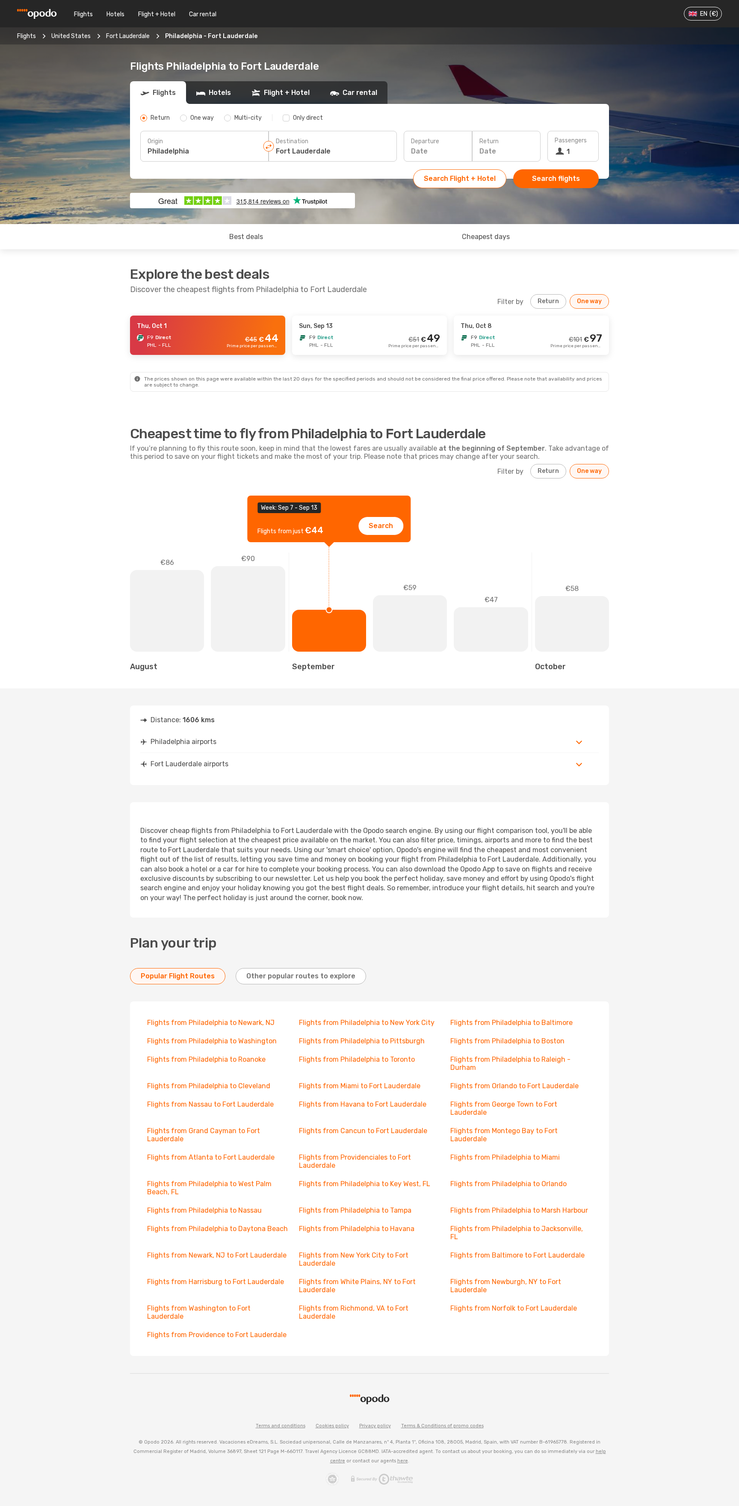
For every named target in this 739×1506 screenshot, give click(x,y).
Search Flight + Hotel (460, 178)
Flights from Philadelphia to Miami (505, 1157)
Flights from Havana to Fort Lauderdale (362, 1104)
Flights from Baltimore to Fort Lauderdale (517, 1255)
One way (589, 301)
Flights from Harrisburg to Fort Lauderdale (215, 1282)
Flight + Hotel (156, 14)
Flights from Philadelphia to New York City (367, 1023)
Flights (83, 14)
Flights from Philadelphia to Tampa (355, 1210)
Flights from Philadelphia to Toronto (357, 1059)
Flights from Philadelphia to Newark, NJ (211, 1023)
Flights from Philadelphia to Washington (212, 1041)
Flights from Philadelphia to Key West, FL (364, 1184)
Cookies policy (332, 1426)
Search (381, 526)
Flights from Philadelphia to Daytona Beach (217, 1229)
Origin (155, 141)
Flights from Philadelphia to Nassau (204, 1210)
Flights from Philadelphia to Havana (356, 1229)
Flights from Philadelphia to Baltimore (511, 1023)
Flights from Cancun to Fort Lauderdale (363, 1131)
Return (489, 141)
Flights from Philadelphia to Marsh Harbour (519, 1210)
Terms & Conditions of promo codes (442, 1426)
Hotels (115, 14)
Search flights (556, 178)
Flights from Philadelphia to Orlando (508, 1184)
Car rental (202, 14)
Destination (292, 141)
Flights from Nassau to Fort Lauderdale (210, 1104)
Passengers (571, 140)
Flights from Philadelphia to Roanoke (206, 1059)
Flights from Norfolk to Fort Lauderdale (513, 1308)
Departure (425, 141)
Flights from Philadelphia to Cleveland (208, 1086)
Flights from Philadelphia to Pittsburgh (362, 1041)
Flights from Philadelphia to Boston (507, 1041)
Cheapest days (486, 237)
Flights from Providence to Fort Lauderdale (217, 1335)
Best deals (246, 237)
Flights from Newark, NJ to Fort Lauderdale (217, 1255)
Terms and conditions (280, 1426)
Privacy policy (375, 1426)
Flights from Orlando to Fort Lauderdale (514, 1086)
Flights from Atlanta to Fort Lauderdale (211, 1157)
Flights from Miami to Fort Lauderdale (359, 1086)
